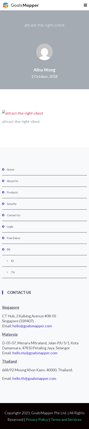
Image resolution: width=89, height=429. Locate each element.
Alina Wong (44, 69)
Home (10, 169)
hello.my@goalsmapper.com (34, 353)
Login (10, 226)
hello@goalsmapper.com (32, 326)
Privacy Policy (37, 419)
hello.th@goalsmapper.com (34, 378)
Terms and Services (66, 419)
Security (12, 203)
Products (12, 192)
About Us (12, 181)
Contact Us (13, 215)
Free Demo (13, 238)
